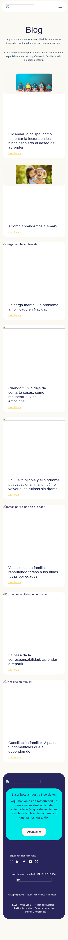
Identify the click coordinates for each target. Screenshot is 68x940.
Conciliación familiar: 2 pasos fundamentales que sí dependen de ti (32, 747)
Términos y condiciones (35, 912)
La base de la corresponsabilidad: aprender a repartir (32, 659)
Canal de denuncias (44, 908)
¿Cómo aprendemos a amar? (32, 226)
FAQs (14, 905)
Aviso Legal (25, 905)
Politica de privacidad (44, 905)
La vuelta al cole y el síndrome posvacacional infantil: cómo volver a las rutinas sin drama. (33, 484)
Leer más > (14, 153)
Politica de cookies (23, 908)
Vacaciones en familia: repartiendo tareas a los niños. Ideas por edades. (33, 572)
